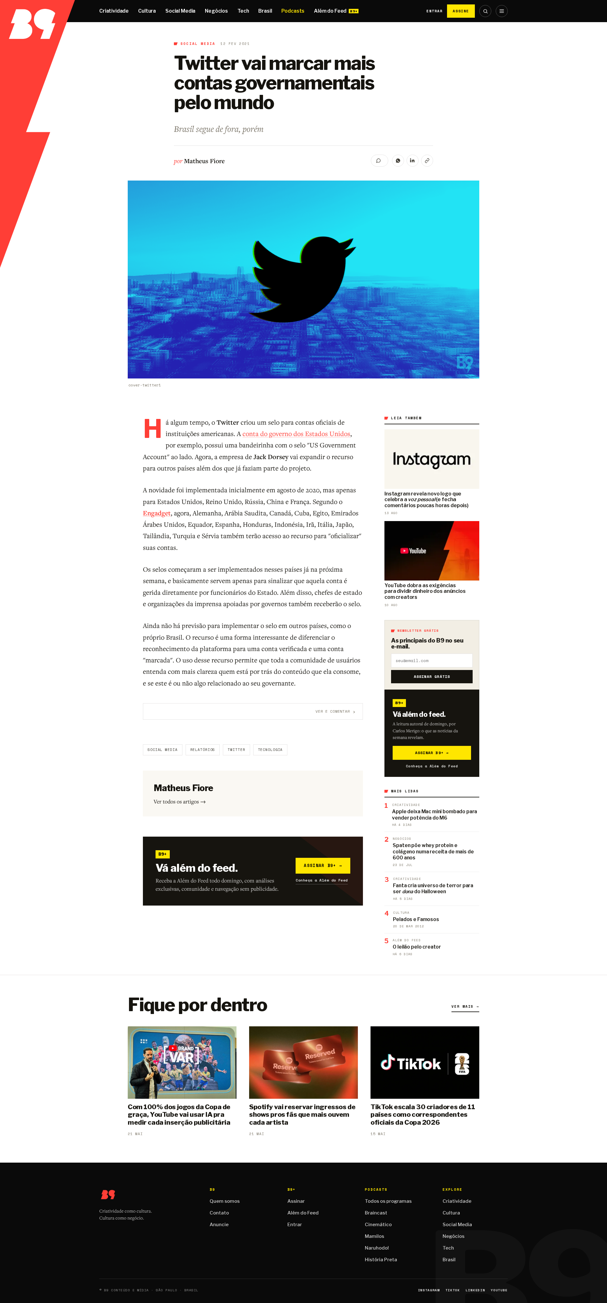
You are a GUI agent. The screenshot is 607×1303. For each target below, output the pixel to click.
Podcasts (292, 11)
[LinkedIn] (413, 161)
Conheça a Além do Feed (322, 880)
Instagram (429, 1290)
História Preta (381, 1260)
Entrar (434, 11)
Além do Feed (330, 11)
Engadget (157, 512)
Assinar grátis (432, 676)
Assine (461, 11)
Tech (243, 11)
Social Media (180, 11)
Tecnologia (270, 749)
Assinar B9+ (323, 865)
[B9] (37, 11)
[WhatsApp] (398, 161)
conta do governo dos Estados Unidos (296, 433)
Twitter (236, 749)
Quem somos (225, 1201)
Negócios (216, 11)
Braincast (376, 1213)
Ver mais (465, 1006)
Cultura (147, 11)
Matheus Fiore (204, 161)
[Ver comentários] (379, 161)
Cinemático (378, 1224)
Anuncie (219, 1224)
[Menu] (502, 11)
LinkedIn (475, 1290)
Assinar (296, 1201)
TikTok (452, 1290)
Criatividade (114, 11)
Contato (219, 1213)
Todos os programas (388, 1201)
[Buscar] (485, 11)
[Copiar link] (427, 161)
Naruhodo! (377, 1248)
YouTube (499, 1290)
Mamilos (374, 1236)
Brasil (265, 11)
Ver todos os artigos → (180, 801)
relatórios (202, 749)
